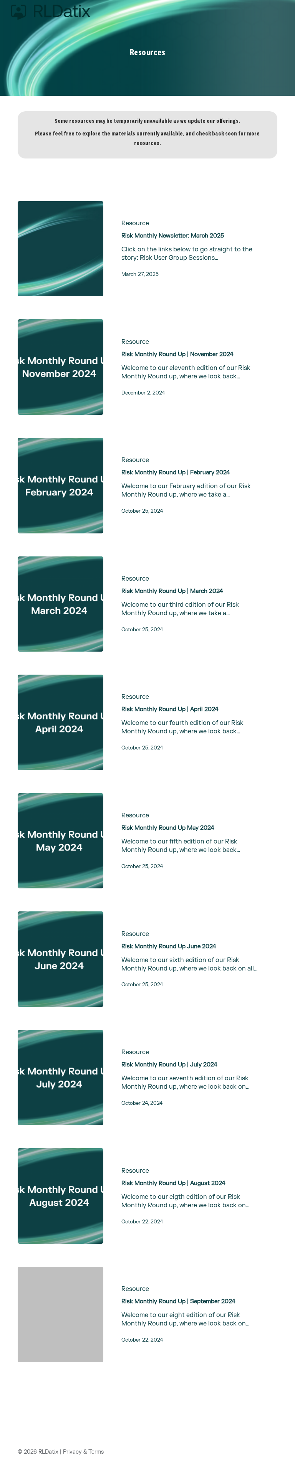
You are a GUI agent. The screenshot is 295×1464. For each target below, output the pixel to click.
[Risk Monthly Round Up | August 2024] (60, 1196)
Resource (135, 223)
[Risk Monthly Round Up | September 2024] (60, 1314)
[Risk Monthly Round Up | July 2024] (60, 1078)
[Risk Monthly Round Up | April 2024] (60, 722)
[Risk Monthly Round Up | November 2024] (60, 367)
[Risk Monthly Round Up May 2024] (60, 841)
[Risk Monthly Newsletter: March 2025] (60, 249)
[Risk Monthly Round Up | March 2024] (60, 604)
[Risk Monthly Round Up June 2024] (60, 959)
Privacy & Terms (83, 1452)
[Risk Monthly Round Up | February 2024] (60, 485)
